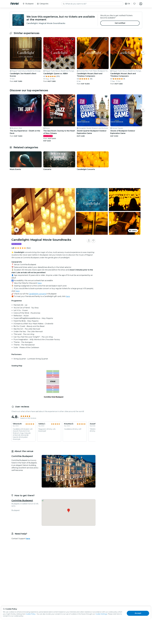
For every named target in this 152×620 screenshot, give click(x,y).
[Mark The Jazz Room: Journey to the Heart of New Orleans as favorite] (72, 96)
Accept (138, 613)
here (40, 283)
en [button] (128, 4)
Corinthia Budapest (22, 500)
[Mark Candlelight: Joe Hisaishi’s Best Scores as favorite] (39, 39)
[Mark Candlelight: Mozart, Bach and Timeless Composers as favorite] (106, 39)
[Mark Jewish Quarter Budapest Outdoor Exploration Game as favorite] (106, 96)
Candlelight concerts (37, 294)
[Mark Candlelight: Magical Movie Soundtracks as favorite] (93, 240)
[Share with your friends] (89, 240)
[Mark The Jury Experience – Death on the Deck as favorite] (39, 96)
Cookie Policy (30, 614)
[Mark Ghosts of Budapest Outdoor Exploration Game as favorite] (139, 96)
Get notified (120, 23)
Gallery (134, 231)
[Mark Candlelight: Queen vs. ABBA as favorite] (72, 39)
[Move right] (143, 52)
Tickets (119, 247)
